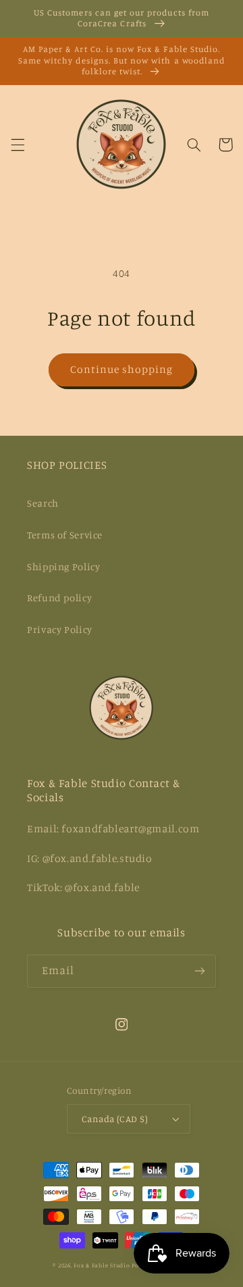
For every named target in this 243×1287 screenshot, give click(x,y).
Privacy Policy (59, 629)
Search (43, 503)
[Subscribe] (199, 971)
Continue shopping (121, 369)
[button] (17, 144)
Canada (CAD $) (115, 1118)
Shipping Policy (63, 566)
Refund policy (59, 597)
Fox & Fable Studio (102, 1265)
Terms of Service (65, 534)
